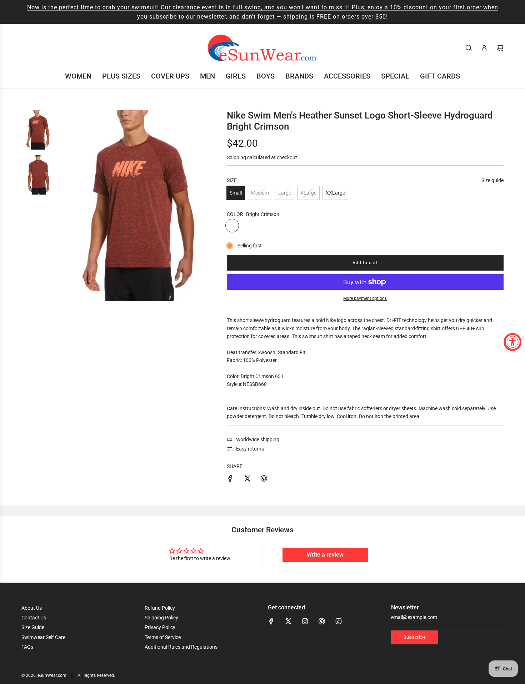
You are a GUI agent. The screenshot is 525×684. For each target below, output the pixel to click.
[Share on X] (247, 479)
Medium (260, 193)
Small (236, 193)
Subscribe (415, 637)
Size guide (492, 180)
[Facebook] (271, 621)
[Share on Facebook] (230, 479)
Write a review (325, 554)
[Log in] (484, 48)
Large (284, 193)
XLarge (308, 193)
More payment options (365, 298)
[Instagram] (305, 621)
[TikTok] (338, 621)
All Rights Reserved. (96, 675)
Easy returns (250, 449)
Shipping (236, 157)
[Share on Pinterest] (264, 479)
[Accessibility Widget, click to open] (512, 342)
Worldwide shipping (257, 439)
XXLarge (335, 193)
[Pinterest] (322, 621)
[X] (288, 621)
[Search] (468, 48)
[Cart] (500, 48)
